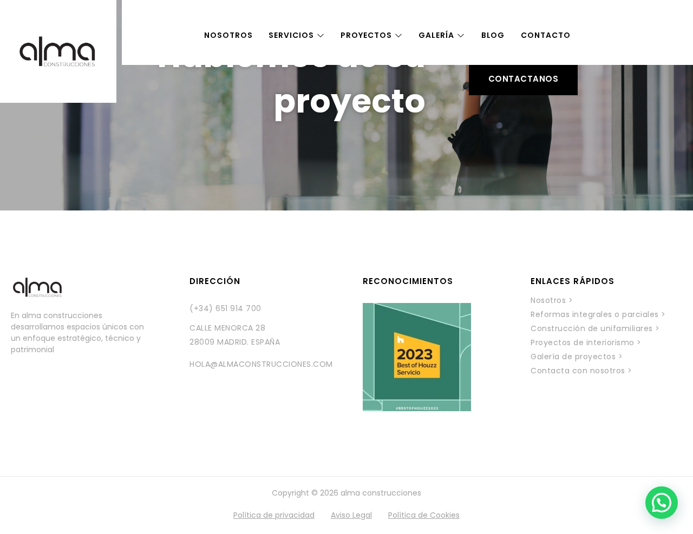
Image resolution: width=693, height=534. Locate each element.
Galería (436, 35)
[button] (661, 502)
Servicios (291, 35)
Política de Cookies (424, 515)
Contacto (545, 35)
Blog (493, 35)
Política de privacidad (274, 515)
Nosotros (228, 35)
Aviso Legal (351, 515)
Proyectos (366, 35)
